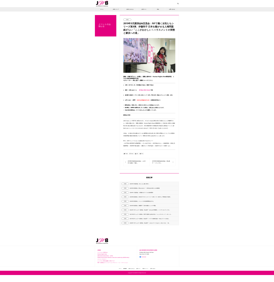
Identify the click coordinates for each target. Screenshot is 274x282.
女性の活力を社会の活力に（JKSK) (105, 255)
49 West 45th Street (144, 90)
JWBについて (116, 9)
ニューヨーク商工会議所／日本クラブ (105, 261)
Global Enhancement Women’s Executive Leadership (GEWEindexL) (113, 257)
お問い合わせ (172, 9)
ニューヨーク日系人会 (102, 252)
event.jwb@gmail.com (143, 100)
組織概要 (125, 268)
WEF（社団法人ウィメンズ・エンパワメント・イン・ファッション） (112, 262)
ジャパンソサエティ (101, 259)
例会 (158, 9)
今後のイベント (145, 268)
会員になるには (129, 9)
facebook (143, 257)
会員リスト (143, 9)
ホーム (101, 9)
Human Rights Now (102, 254)
